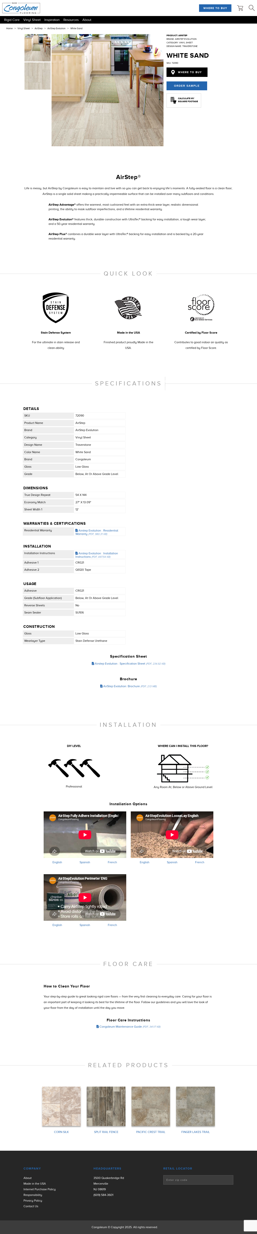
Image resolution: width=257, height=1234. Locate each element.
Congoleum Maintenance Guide (129, 1026)
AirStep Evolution (56, 28)
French (112, 862)
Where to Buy (215, 8)
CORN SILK (61, 1132)
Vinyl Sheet (32, 20)
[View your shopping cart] (240, 8)
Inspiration (52, 20)
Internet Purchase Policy (40, 1189)
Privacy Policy (33, 1200)
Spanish (85, 862)
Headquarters (108, 1168)
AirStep (39, 28)
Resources (71, 20)
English (57, 862)
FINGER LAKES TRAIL (195, 1132)
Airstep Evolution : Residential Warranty (96, 532)
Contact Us (31, 1206)
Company (32, 1168)
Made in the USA (35, 1183)
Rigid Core (12, 20)
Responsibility (33, 1195)
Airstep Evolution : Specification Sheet (129, 663)
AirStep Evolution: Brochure (130, 686)
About (86, 20)
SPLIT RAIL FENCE (106, 1132)
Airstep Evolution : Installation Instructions (96, 555)
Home (9, 28)
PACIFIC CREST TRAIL (150, 1132)
